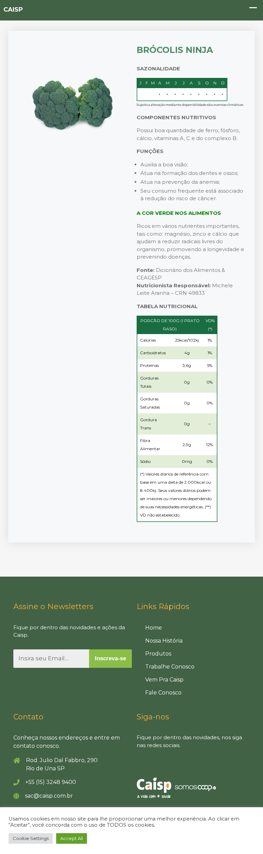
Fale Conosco (163, 692)
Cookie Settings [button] (31, 838)
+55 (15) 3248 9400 (50, 782)
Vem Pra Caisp (164, 679)
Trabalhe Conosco (170, 666)
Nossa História (164, 640)
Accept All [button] (71, 838)
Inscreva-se (110, 658)
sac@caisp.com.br (49, 796)
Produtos (158, 653)
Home (153, 627)
